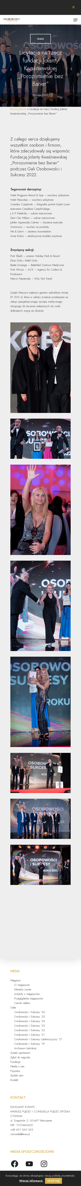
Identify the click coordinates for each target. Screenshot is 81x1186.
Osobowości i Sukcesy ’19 (29, 1044)
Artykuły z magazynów (27, 994)
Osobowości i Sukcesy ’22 (29, 1030)
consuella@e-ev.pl (20, 1134)
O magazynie (22, 985)
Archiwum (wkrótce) (25, 1048)
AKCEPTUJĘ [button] (53, 1181)
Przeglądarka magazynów (28, 998)
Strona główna (18, 109)
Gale (40, 39)
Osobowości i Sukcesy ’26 (29, 1012)
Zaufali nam (16, 1075)
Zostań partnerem (20, 1053)
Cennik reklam (22, 1003)
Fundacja (15, 1062)
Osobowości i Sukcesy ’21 (29, 1035)
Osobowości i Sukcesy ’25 (29, 1017)
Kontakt (14, 1080)
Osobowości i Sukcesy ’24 (29, 1021)
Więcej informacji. (31, 1181)
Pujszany (15, 1071)
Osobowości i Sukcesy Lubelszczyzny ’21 (38, 1039)
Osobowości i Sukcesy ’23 (29, 1026)
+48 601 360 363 (21, 1130)
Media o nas (17, 1066)
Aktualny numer (22, 989)
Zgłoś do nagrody (20, 1057)
